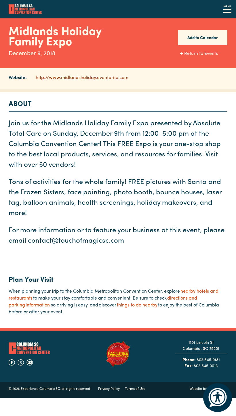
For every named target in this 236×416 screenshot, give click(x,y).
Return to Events (201, 53)
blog (29, 362)
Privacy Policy (109, 388)
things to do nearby (137, 304)
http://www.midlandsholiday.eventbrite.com (82, 77)
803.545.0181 (208, 359)
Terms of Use (135, 388)
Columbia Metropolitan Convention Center (25, 9)
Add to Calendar (202, 37)
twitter (21, 362)
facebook (12, 362)
